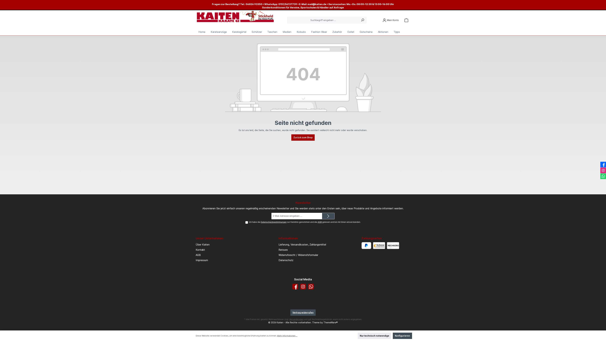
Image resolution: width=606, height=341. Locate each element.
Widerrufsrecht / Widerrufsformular (298, 255)
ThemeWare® (331, 322)
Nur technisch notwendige (374, 335)
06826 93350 (254, 4)
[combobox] (323, 20)
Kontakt (200, 249)
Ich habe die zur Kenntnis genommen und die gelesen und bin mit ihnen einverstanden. (305, 222)
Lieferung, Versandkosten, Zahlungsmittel (302, 244)
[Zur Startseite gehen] (235, 17)
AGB (320, 222)
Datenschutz (286, 260)
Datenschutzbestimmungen (274, 222)
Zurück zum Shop (303, 137)
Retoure (283, 249)
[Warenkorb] (406, 20)
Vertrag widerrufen (303, 312)
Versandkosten (296, 319)
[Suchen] (362, 20)
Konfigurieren (402, 335)
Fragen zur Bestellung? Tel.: (229, 4)
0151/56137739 (287, 4)
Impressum (202, 260)
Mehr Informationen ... (287, 336)
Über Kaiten (203, 244)
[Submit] (328, 216)
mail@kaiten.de (317, 4)
